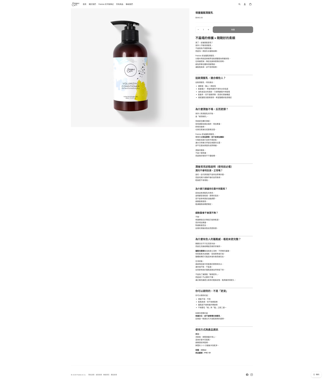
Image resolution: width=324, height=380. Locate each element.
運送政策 (114, 375)
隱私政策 (91, 375)
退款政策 (99, 375)
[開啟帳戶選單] (245, 4)
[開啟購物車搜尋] (239, 4)
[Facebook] (247, 374)
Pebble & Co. (81, 375)
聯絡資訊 (106, 375)
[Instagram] (251, 374)
